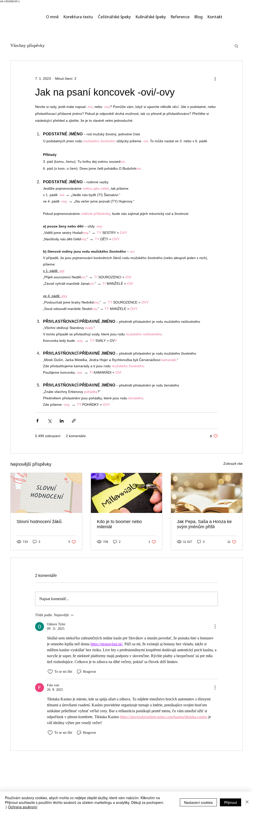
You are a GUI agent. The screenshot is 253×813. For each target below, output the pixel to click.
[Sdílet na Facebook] (37, 420)
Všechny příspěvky (27, 45)
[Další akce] (215, 78)
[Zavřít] (247, 802)
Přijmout (230, 802)
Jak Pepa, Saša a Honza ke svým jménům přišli (204, 524)
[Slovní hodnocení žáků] (46, 493)
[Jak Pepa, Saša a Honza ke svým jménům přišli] (206, 493)
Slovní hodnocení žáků (39, 521)
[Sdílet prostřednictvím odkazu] (73, 420)
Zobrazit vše (233, 464)
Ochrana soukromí (22, 806)
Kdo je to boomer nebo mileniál (119, 524)
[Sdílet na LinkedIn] (61, 420)
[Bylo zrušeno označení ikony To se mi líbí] (50, 672)
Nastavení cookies (198, 802)
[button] (236, 46)
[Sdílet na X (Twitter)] (49, 420)
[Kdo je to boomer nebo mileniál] (126, 493)
